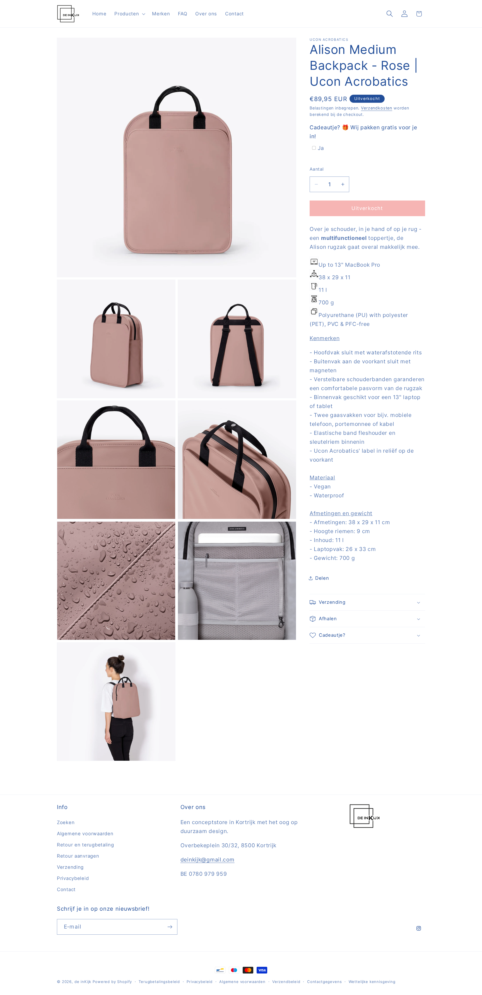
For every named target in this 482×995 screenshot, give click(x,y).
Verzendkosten (376, 108)
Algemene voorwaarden (85, 833)
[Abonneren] (169, 927)
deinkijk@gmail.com (207, 859)
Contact (66, 889)
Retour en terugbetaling (85, 845)
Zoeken (65, 822)
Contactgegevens (324, 981)
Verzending (70, 867)
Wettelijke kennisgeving (372, 981)
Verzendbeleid (286, 981)
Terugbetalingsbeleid (159, 981)
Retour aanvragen (78, 856)
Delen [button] (322, 578)
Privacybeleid (73, 878)
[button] (129, 14)
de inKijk (82, 981)
